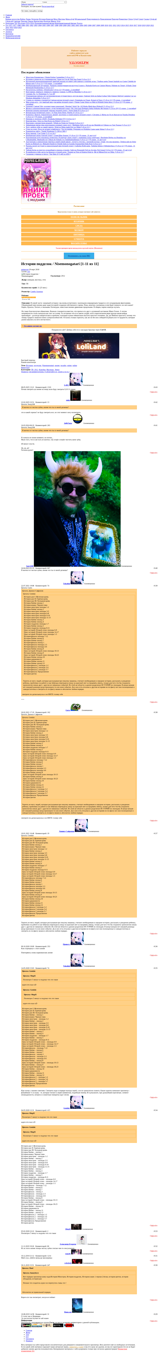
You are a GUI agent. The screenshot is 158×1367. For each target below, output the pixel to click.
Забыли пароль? (27, 4)
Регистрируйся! (48, 6)
